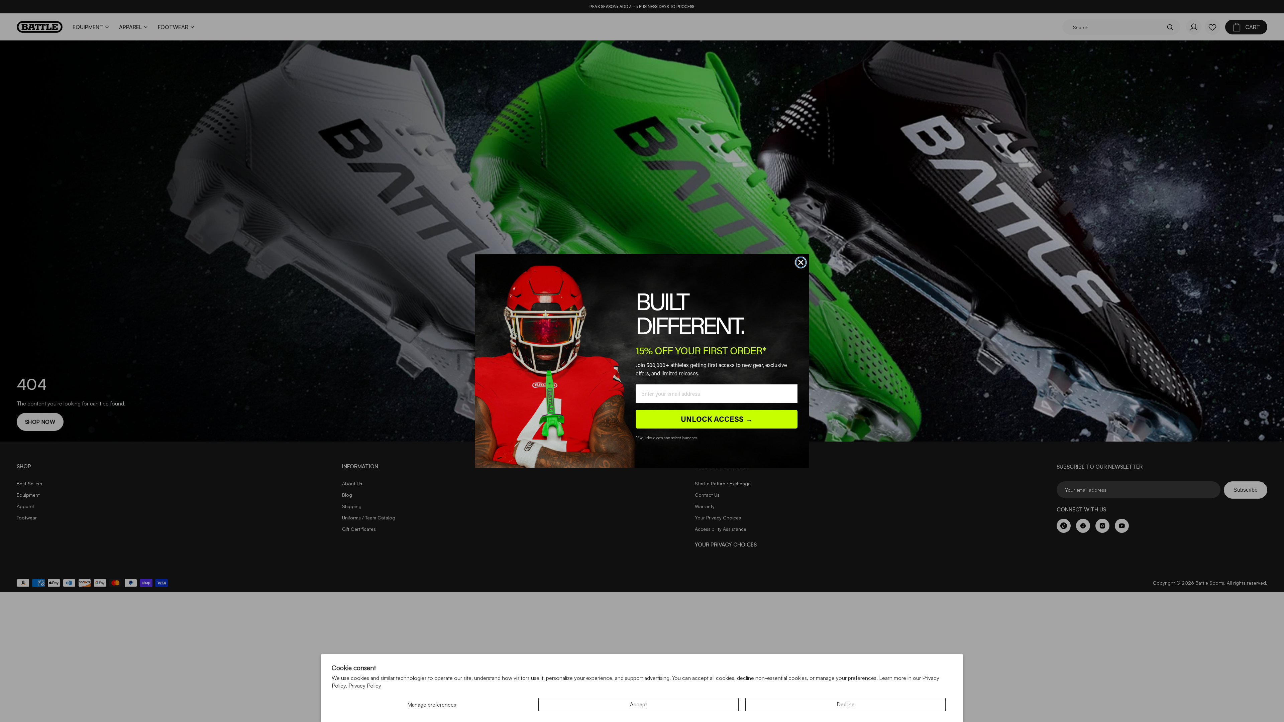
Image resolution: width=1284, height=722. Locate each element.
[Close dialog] (801, 262)
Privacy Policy (364, 685)
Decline (846, 704)
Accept (638, 704)
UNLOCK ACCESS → (717, 419)
